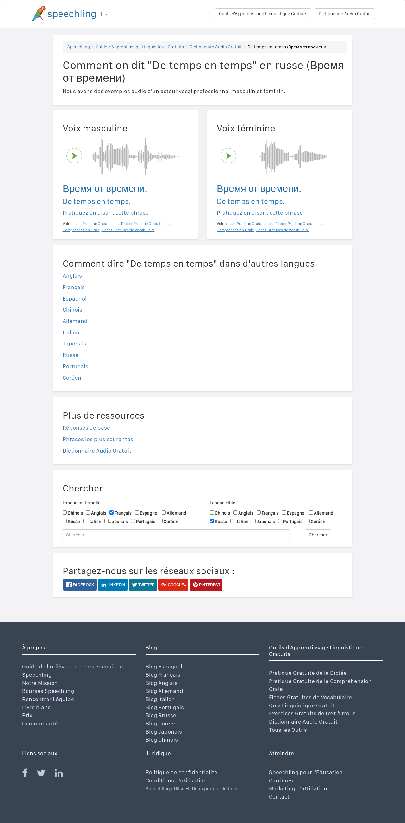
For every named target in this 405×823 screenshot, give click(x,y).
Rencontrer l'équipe (48, 699)
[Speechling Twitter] (45, 774)
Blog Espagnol (164, 666)
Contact (279, 796)
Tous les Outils (288, 729)
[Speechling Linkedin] (63, 774)
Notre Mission (40, 683)
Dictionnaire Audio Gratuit (345, 13)
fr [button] (103, 13)
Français (74, 287)
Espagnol (75, 298)
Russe (70, 354)
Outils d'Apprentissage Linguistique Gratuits (263, 13)
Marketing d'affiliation (298, 788)
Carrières (281, 780)
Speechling (78, 46)
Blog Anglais (162, 683)
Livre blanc (36, 707)
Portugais (75, 366)
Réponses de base (86, 427)
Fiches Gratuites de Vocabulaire (310, 697)
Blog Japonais (164, 731)
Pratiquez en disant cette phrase (106, 212)
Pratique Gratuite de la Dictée (308, 672)
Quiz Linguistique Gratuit (302, 705)
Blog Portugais (165, 707)
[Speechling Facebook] (28, 774)
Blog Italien (160, 699)
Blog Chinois (162, 739)
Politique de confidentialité (181, 772)
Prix (27, 715)
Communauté (40, 723)
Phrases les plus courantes (98, 439)
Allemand (75, 321)
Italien (71, 332)
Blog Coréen (161, 723)
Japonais (74, 343)
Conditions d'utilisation (176, 780)
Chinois (72, 309)
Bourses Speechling (48, 690)
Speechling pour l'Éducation (306, 772)
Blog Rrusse (161, 715)
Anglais (72, 275)
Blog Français (163, 674)
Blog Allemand (164, 690)
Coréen (72, 377)
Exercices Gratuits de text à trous (312, 713)
